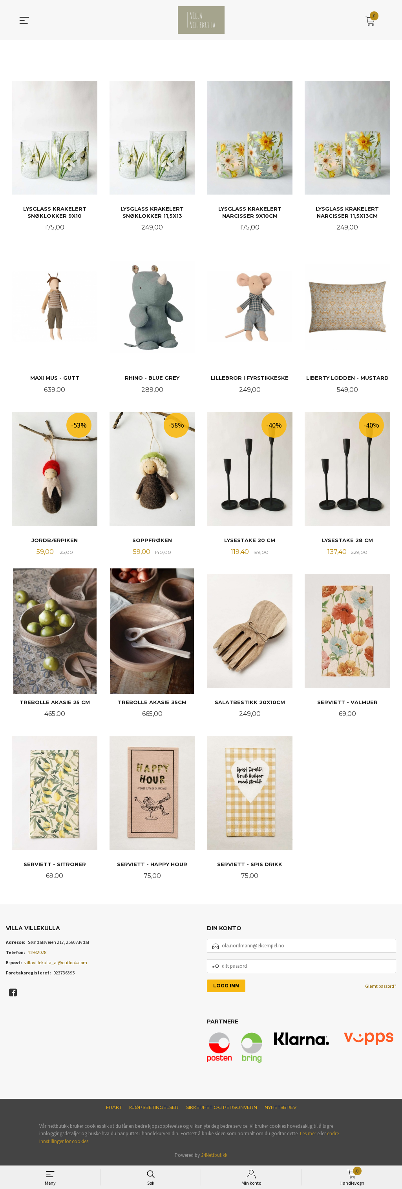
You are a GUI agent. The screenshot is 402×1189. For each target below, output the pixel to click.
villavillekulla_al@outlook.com (55, 962)
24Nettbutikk (214, 1155)
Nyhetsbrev (280, 1107)
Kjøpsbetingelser (154, 1107)
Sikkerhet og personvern (221, 1107)
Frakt (114, 1107)
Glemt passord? (380, 986)
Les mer (308, 1133)
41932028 (36, 952)
